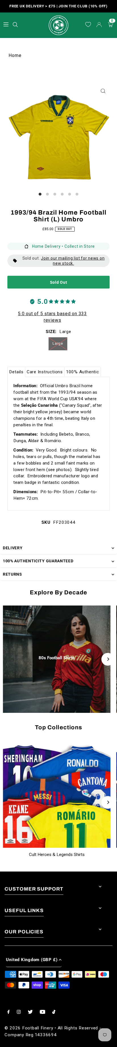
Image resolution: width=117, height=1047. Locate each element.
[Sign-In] (99, 25)
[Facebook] (8, 1012)
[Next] (107, 659)
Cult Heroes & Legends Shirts (57, 854)
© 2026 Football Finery (29, 1028)
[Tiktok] (53, 1012)
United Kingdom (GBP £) (31, 959)
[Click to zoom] (103, 91)
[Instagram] (19, 1012)
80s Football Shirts (57, 657)
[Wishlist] (88, 24)
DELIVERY (13, 548)
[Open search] (16, 24)
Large (58, 343)
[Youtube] (42, 1012)
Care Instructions (45, 371)
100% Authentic (82, 371)
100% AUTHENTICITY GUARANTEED (38, 561)
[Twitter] (30, 1012)
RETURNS (12, 574)
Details (16, 371)
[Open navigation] (6, 24)
